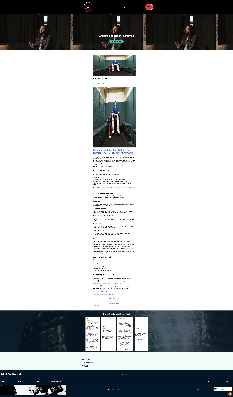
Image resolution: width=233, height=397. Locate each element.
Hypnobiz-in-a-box (126, 374)
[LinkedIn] (114, 303)
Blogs (124, 7)
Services (120, 7)
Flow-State (95, 81)
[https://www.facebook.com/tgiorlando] (209, 381)
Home (116, 7)
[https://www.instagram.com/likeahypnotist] (218, 381)
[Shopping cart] (142, 7)
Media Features (133, 7)
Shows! (138, 7)
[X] (112, 303)
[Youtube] (118, 303)
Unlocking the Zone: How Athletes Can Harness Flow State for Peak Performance (113, 151)
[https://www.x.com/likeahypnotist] (227, 381)
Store (128, 7)
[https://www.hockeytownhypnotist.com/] (88, 7)
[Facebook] (110, 303)
